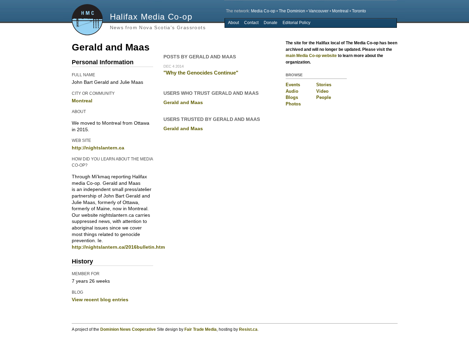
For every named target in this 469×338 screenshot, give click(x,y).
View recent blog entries (100, 299)
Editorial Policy (296, 22)
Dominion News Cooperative (128, 329)
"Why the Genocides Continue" (200, 73)
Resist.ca (248, 329)
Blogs (292, 97)
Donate (270, 22)
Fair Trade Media (200, 329)
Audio (292, 91)
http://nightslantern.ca (98, 147)
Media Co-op (263, 11)
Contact (251, 22)
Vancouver (319, 11)
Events (293, 84)
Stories (323, 84)
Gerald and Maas (183, 102)
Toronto (359, 11)
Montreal (340, 11)
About (233, 22)
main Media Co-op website (311, 55)
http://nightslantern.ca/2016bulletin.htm (118, 247)
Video (322, 91)
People (323, 97)
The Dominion (292, 11)
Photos (293, 103)
